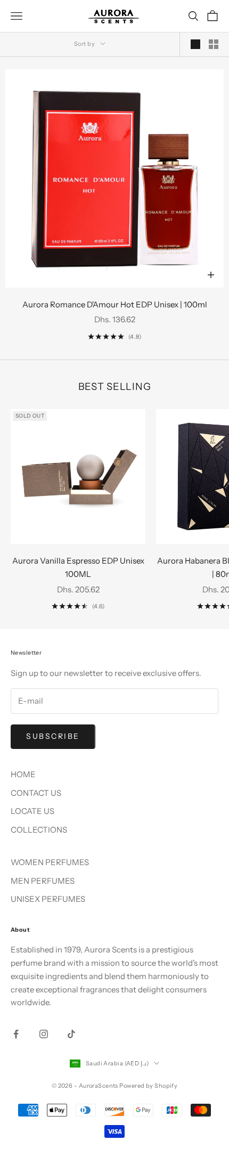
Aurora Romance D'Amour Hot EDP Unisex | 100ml (114, 304)
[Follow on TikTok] (71, 1034)
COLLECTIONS (39, 830)
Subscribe (53, 736)
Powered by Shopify (148, 1085)
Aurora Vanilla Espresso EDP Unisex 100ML (78, 567)
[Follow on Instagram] (43, 1034)
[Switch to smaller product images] (213, 44)
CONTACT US (36, 793)
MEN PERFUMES (43, 881)
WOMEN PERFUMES (50, 862)
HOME (23, 774)
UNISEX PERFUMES (48, 899)
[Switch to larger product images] (195, 44)
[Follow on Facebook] (16, 1034)
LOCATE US (32, 811)
